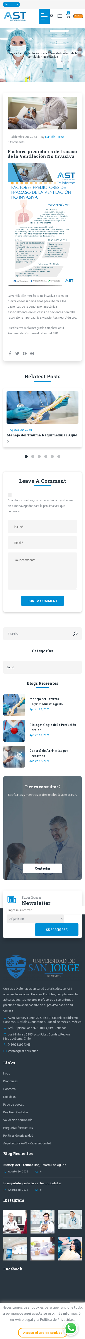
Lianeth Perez (54, 136)
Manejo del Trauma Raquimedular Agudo (46, 701)
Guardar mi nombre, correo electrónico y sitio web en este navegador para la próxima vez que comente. (41, 506)
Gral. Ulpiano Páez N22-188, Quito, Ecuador (37, 1028)
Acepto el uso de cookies (42, 1332)
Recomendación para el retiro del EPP (33, 333)
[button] (26, 456)
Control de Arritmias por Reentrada (48, 753)
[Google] (24, 353)
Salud (21, 53)
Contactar (42, 868)
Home (11, 53)
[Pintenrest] (32, 353)
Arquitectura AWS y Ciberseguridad (27, 1143)
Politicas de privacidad (18, 1135)
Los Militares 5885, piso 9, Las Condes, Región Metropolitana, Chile (36, 1036)
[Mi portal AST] (52, 16)
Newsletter (36, 903)
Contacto (9, 1089)
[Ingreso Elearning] (60, 16)
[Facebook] (10, 353)
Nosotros (9, 1096)
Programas (10, 1081)
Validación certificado (17, 1120)
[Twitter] (17, 353)
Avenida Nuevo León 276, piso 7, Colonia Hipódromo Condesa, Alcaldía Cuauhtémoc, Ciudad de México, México (42, 1019)
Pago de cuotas (13, 1104)
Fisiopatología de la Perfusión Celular (52, 727)
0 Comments (16, 142)
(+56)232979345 (19, 1044)
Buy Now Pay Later (15, 1112)
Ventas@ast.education (23, 1051)
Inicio (6, 1073)
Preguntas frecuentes (18, 1128)
